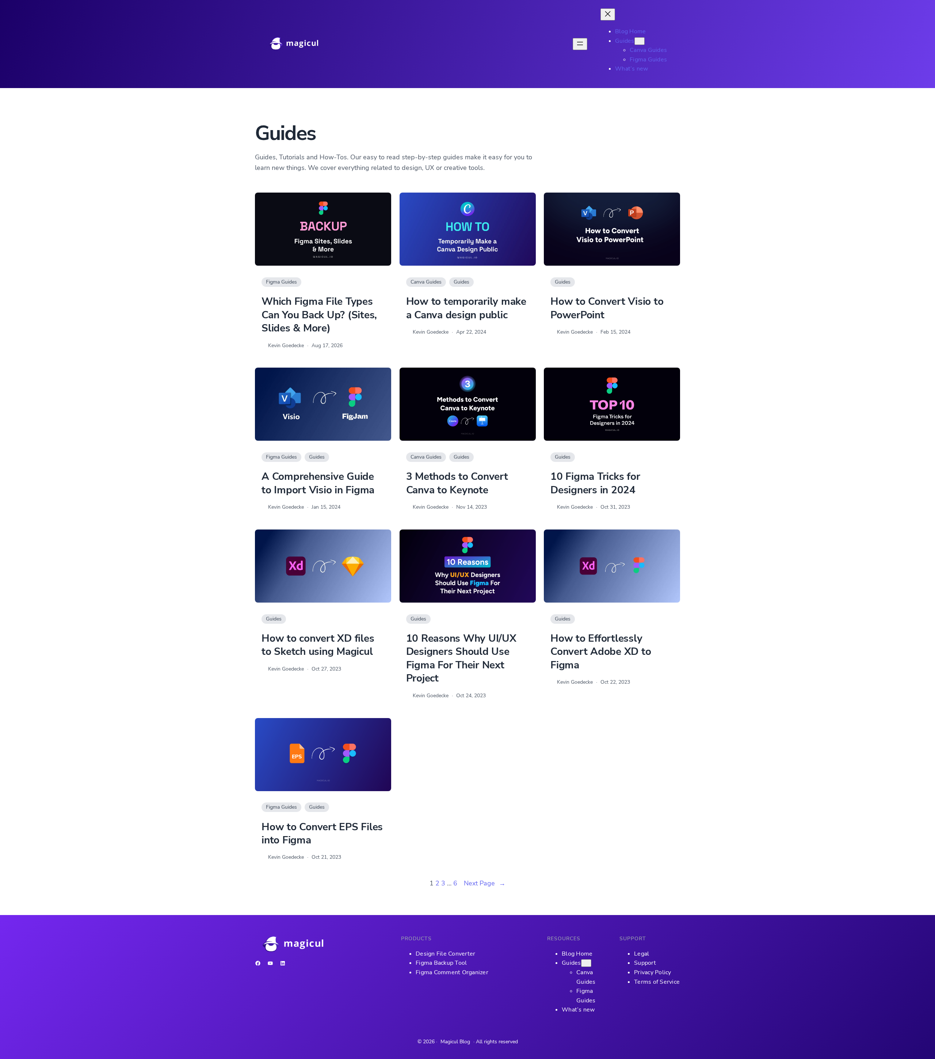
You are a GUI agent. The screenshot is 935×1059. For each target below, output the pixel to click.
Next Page (484, 883)
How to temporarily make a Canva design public (466, 308)
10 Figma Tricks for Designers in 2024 (595, 483)
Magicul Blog (455, 1041)
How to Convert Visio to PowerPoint (606, 308)
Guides (461, 281)
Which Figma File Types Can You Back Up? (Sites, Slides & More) (319, 315)
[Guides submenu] (639, 41)
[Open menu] (580, 44)
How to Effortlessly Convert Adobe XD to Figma (600, 652)
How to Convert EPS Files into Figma (322, 833)
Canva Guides (426, 281)
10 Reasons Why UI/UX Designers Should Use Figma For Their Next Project (461, 658)
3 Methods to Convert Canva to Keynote (457, 483)
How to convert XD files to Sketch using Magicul (318, 645)
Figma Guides (281, 281)
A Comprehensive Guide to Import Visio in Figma (318, 483)
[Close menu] (607, 14)
